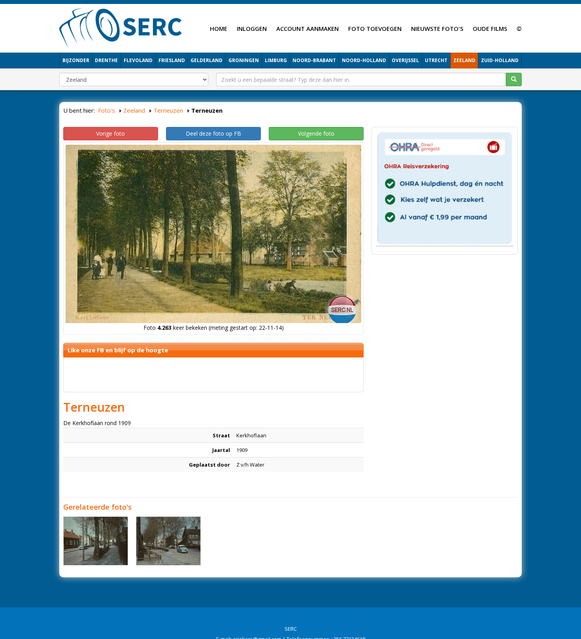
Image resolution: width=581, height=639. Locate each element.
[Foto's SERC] (120, 27)
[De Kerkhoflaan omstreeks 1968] (95, 540)
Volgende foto (316, 133)
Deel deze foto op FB (213, 133)
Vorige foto (110, 133)
